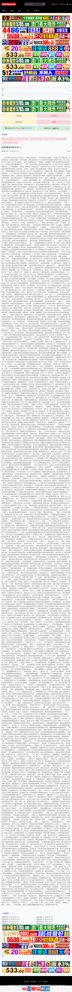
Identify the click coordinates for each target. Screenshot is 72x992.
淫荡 (35, 139)
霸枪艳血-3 (40, 924)
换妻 (10, 142)
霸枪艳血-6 (40, 919)
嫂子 (27, 139)
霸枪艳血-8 (6, 921)
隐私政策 (33, 981)
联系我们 (45, 981)
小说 (27, 11)
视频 (11, 11)
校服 (7, 139)
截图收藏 (14, 128)
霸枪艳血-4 (40, 921)
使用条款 (26, 981)
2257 (39, 981)
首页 (3, 11)
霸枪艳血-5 (6, 924)
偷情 (3, 139)
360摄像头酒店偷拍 (60, 139)
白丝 (19, 139)
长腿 (39, 139)
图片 (19, 11)
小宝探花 (4, 142)
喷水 (47, 139)
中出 (43, 139)
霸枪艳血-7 (40, 917)
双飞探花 (15, 142)
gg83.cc (56, 128)
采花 (51, 139)
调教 (11, 139)
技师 (23, 139)
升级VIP (36, 11)
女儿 (15, 139)
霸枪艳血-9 (6, 917)
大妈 (31, 139)
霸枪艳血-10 (6, 919)
